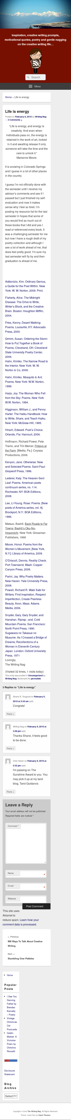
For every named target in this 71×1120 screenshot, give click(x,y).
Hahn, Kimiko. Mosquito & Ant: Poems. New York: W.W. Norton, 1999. (24, 381)
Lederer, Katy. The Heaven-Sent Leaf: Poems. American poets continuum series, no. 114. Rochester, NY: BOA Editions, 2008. (24, 487)
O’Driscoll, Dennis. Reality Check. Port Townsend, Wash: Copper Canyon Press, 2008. (26, 564)
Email (10, 885)
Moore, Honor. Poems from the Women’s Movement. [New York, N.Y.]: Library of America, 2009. (25, 548)
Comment (13, 826)
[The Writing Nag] (35, 27)
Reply (10, 713)
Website (12, 898)
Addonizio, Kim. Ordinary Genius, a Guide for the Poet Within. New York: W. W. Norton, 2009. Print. (25, 285)
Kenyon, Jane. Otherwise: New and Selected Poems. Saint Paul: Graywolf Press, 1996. (25, 466)
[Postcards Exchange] (10, 1060)
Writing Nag (40, 116)
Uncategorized (35, 675)
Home (8, 97)
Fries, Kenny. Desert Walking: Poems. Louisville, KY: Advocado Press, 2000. (25, 327)
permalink (36, 678)
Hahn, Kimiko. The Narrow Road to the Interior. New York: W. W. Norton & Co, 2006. (26, 365)
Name (11, 873)
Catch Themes (44, 1115)
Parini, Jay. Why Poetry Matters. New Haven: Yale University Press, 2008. (26, 580)
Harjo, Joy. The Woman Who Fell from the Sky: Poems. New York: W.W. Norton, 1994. (25, 397)
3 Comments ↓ (15, 119)
